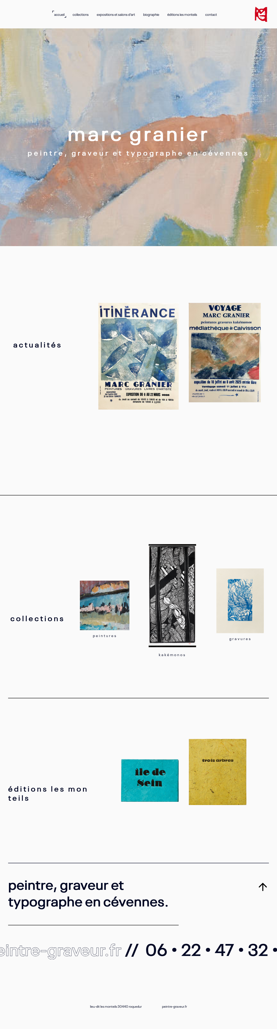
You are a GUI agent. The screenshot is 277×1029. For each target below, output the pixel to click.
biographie (151, 14)
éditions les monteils (182, 14)
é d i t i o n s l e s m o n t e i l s (47, 793)
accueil (59, 14)
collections (81, 14)
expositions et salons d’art (116, 14)
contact (211, 14)
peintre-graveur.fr (174, 1006)
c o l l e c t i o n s (36, 617)
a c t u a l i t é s (37, 344)
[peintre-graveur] (261, 14)
